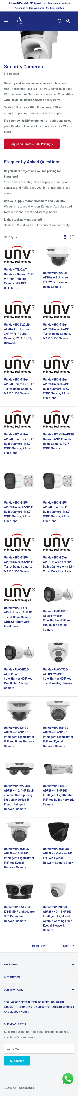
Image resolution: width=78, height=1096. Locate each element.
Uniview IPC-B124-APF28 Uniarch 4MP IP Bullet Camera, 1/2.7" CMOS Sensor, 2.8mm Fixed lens (57, 389)
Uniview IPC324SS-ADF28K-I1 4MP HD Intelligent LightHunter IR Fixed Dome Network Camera (19, 737)
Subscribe (17, 1061)
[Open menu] (6, 21)
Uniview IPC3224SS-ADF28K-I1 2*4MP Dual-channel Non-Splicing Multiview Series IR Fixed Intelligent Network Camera (19, 797)
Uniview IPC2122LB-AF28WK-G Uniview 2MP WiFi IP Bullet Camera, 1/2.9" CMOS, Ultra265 (18, 334)
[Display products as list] (72, 237)
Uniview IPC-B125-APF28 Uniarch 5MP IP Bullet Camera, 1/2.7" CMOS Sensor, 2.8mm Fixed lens (18, 512)
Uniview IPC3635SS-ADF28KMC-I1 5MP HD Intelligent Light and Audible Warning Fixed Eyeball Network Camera (57, 918)
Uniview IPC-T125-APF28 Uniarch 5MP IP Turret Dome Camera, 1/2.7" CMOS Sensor (18, 564)
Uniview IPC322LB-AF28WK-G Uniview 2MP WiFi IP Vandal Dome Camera (55, 279)
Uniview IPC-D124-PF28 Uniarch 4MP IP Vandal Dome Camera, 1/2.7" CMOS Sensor (58, 441)
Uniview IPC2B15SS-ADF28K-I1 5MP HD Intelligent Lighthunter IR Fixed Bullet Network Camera (58, 795)
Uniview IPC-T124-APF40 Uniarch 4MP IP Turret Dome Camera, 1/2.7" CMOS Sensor (19, 386)
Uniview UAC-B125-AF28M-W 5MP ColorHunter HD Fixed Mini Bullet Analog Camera (57, 620)
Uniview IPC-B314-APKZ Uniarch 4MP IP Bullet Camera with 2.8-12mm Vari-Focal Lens (58, 564)
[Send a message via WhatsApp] (68, 1079)
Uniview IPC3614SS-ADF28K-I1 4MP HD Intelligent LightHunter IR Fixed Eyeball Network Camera (58, 737)
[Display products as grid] (65, 237)
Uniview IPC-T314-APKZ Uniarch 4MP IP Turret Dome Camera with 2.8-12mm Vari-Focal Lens (18, 617)
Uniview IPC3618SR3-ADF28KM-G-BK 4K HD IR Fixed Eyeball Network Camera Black (58, 855)
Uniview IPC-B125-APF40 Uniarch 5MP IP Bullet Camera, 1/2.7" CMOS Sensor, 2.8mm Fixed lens (57, 512)
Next (66, 945)
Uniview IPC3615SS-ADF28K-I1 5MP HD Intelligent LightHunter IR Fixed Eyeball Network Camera (19, 858)
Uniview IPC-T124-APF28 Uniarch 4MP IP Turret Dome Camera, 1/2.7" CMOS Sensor (57, 331)
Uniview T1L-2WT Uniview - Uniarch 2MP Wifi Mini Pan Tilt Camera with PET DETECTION (19, 279)
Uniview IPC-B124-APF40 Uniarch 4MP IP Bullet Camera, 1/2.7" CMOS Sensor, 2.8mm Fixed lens (19, 443)
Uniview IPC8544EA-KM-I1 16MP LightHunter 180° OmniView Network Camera (19, 914)
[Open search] (60, 21)
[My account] (68, 21)
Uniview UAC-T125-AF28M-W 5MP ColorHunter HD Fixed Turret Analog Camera (57, 676)
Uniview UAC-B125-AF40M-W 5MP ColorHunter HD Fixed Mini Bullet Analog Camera (18, 679)
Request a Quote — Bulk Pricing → (32, 144)
